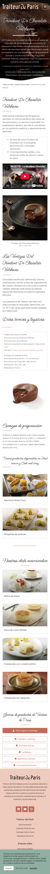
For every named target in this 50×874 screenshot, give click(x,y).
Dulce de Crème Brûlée (15, 630)
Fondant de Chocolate (22, 84)
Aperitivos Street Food (15, 500)
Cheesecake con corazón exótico (20, 664)
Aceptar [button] (8, 868)
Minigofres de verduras (15, 534)
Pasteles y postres (36, 350)
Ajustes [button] (33, 868)
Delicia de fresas (12, 596)
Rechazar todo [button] (22, 868)
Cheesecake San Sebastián (17, 698)
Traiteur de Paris (8, 84)
